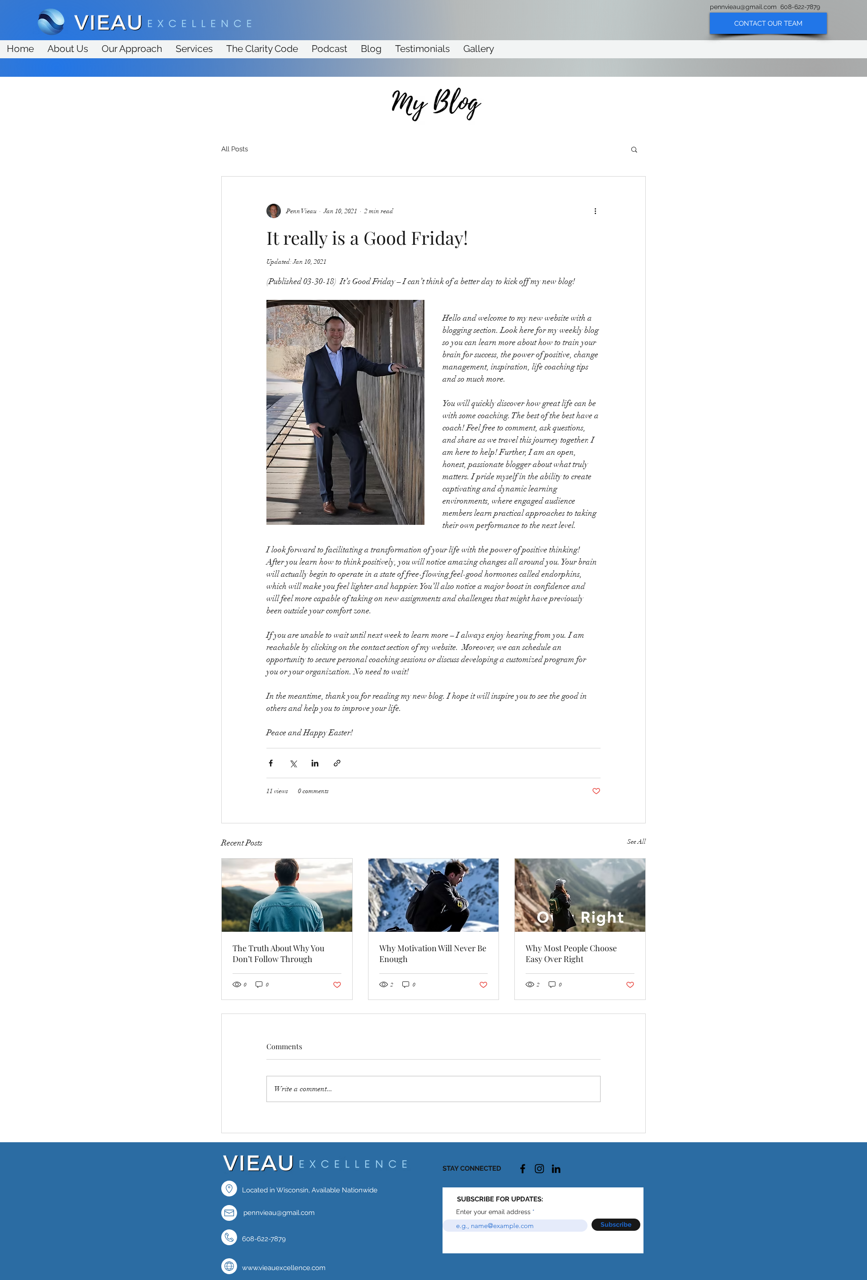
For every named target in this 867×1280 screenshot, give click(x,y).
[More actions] (595, 211)
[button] (634, 149)
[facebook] (523, 1169)
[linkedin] (556, 1169)
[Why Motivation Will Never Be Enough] (433, 895)
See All (636, 842)
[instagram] (539, 1169)
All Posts (234, 149)
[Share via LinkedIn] (315, 763)
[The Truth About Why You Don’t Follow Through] (287, 895)
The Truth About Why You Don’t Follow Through (278, 953)
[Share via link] (337, 763)
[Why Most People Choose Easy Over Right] (580, 895)
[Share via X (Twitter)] (293, 763)
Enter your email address (493, 1212)
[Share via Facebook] (270, 763)
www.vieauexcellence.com (284, 1268)
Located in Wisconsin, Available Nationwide (310, 1190)
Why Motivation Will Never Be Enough (432, 953)
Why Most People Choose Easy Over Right (571, 953)
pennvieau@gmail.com (743, 6)
